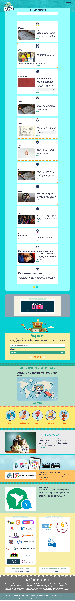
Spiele (11, 423)
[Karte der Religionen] (37, 389)
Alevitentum (37, 120)
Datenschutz (15, 595)
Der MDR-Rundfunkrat (28, 589)
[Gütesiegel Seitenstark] (47, 527)
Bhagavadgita (21, 28)
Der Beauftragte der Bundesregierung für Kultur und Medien (20, 585)
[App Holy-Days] (37, 462)
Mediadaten (32, 595)
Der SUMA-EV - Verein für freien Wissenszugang (47, 589)
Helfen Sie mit (49, 595)
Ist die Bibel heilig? (23, 235)
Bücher (20, 50)
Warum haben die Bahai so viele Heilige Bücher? (30, 273)
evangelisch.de (20, 598)
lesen (38, 38)
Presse (26, 595)
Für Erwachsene (41, 595)
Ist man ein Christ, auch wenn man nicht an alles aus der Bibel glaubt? (35, 251)
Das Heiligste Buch (22, 76)
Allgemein (37, 46)
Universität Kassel (41, 585)
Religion (12, 349)
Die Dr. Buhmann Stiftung (43, 586)
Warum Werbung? (37, 299)
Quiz (37, 423)
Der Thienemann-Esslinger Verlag (33, 588)
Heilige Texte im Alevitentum (25, 125)
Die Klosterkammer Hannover (58, 586)
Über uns (21, 595)
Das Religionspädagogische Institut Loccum (53, 588)
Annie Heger (54, 571)
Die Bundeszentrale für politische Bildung (26, 586)
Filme (64, 423)
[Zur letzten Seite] (42, 287)
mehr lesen (42, 447)
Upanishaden (21, 191)
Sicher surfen (57, 595)
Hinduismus (37, 24)
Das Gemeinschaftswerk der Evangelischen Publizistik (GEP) (20, 584)
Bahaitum (37, 71)
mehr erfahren (43, 479)
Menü (68, 3)
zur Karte (37, 403)
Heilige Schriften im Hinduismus (26, 103)
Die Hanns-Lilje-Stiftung (53, 585)
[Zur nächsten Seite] (40, 287)
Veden (19, 213)
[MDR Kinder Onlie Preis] (52, 543)
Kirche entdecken (44, 488)
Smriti (19, 169)
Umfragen (24, 423)
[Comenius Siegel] (62, 527)
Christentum (37, 231)
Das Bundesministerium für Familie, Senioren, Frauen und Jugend (52, 584)
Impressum (7, 595)
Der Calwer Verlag (19, 588)
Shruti (19, 147)
